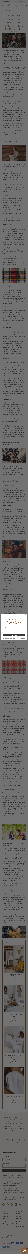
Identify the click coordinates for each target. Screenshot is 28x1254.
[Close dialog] (26, 615)
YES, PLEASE (14, 635)
